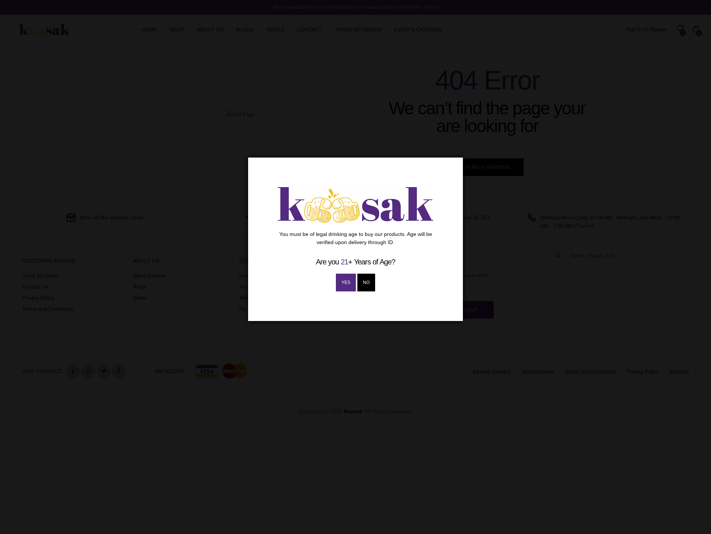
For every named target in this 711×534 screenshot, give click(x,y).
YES (345, 282)
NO (366, 282)
